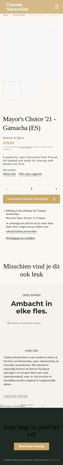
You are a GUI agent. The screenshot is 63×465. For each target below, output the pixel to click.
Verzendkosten (26, 147)
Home (5, 15)
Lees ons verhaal (16, 396)
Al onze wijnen (19, 15)
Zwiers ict (55, 460)
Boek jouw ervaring (31, 446)
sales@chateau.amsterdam (21, 231)
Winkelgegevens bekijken (20, 238)
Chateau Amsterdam (17, 6)
